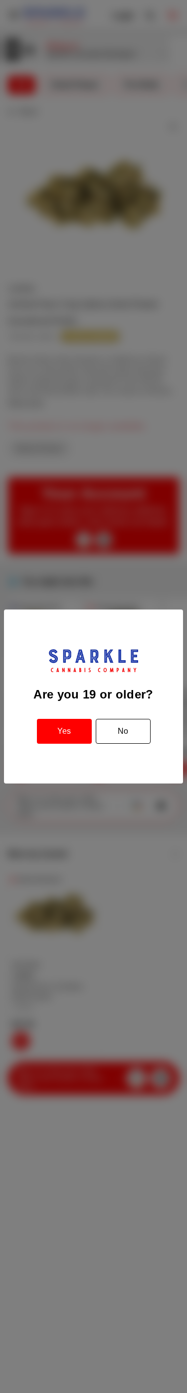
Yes (64, 731)
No (123, 731)
